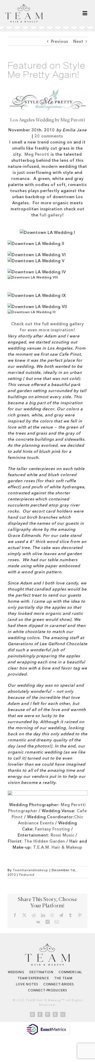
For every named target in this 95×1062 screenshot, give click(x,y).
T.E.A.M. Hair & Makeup (57, 847)
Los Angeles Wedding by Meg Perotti (47, 120)
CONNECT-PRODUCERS (47, 990)
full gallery (51, 214)
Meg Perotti (37, 154)
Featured (26, 874)
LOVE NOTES (27, 984)
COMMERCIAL (70, 972)
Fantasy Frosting (52, 828)
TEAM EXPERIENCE (33, 978)
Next (78, 41)
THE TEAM (63, 978)
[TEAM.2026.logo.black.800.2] (24, 5)
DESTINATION (41, 972)
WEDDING (16, 972)
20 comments (48, 135)
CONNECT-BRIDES (58, 984)
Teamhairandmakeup (30, 870)
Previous (59, 41)
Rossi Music (62, 835)
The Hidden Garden (44, 841)
